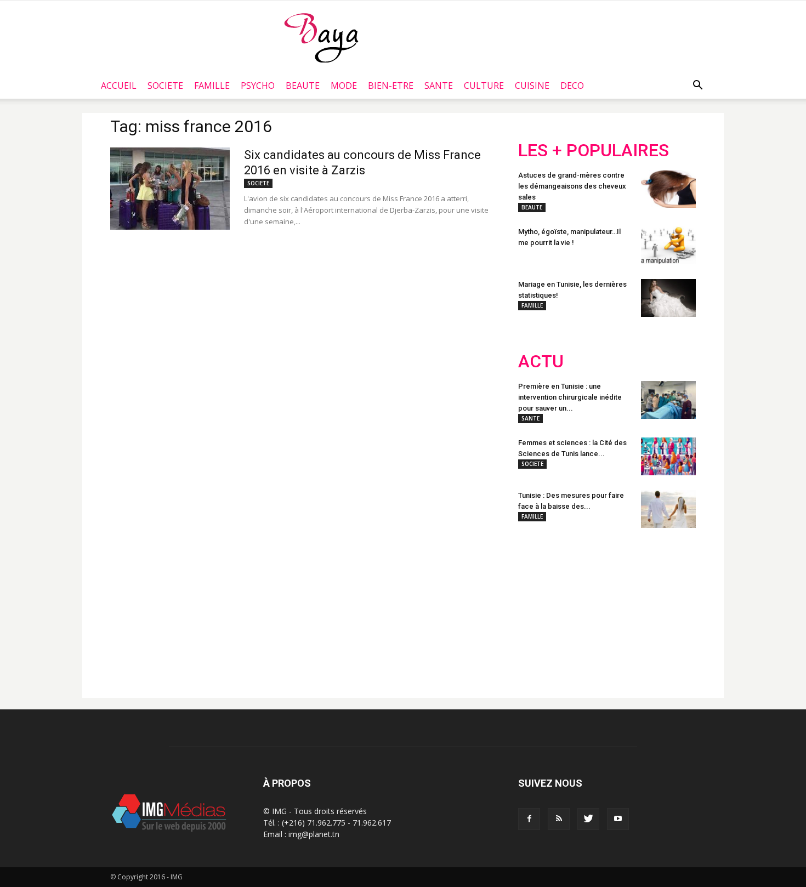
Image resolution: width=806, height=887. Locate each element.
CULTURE (484, 85)
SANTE (438, 85)
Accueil (119, 85)
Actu (541, 361)
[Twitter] (588, 819)
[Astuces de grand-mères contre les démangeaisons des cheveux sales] (668, 189)
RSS (621, 608)
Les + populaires (593, 150)
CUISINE (532, 85)
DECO (572, 85)
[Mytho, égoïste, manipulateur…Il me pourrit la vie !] (668, 245)
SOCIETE (165, 85)
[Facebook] (529, 819)
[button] (697, 85)
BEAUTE (303, 85)
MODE (344, 85)
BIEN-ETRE (390, 85)
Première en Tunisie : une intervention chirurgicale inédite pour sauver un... (570, 397)
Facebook (538, 608)
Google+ (663, 608)
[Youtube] (618, 819)
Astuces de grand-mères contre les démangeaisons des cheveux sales (572, 186)
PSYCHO (258, 85)
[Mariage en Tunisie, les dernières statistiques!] (668, 298)
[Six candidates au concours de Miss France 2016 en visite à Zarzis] (170, 188)
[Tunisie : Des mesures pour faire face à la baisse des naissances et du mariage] (668, 509)
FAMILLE (212, 85)
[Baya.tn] (321, 37)
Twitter (579, 608)
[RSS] (559, 819)
